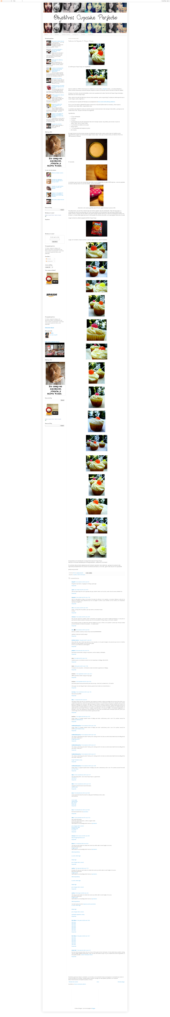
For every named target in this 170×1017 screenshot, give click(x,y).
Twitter (83, 34)
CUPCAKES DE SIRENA (57, 78)
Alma (74, 572)
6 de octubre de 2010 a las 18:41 (81, 607)
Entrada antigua (121, 981)
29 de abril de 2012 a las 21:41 (80, 658)
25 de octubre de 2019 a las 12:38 (88, 765)
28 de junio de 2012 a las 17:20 (81, 666)
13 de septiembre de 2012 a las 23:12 (84, 673)
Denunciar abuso (49, 327)
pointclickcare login (76, 827)
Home (46, 34)
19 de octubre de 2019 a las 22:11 (88, 745)
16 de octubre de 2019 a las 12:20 (88, 725)
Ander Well (74, 950)
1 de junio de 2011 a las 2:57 (85, 640)
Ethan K (73, 843)
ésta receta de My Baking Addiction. (106, 101)
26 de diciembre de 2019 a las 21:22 (82, 817)
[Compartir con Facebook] (90, 573)
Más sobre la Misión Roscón (58, 41)
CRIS (73, 607)
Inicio (98, 981)
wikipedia (104, 89)
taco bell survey (75, 769)
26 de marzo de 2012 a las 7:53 (82, 650)
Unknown (74, 616)
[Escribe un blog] (87, 573)
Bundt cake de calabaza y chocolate (57, 60)
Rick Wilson (74, 920)
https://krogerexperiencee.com (78, 837)
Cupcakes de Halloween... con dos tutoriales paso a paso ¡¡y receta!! (57, 180)
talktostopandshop (76, 852)
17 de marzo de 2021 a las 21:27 (84, 950)
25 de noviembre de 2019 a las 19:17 (83, 774)
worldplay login (75, 828)
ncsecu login (74, 800)
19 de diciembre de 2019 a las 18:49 (82, 793)
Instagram (75, 34)
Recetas (57, 34)
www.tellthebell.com (78, 719)
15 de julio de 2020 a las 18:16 (83, 920)
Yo (51, 34)
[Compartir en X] (89, 573)
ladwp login (74, 859)
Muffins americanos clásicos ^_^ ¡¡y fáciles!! (58, 95)
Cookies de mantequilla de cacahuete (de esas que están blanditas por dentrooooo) (57, 69)
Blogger (93, 1008)
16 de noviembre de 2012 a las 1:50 (83, 692)
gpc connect (74, 802)
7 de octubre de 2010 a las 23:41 (83, 616)
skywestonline (75, 801)
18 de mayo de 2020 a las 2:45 (81, 893)
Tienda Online (66, 34)
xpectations (74, 778)
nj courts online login (76, 855)
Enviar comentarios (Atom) (80, 984)
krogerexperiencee (76, 739)
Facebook (90, 34)
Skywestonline (75, 787)
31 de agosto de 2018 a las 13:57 (83, 716)
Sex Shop (74, 692)
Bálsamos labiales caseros (57, 172)
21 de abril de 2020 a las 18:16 (81, 843)
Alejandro (74, 597)
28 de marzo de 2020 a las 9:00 (83, 835)
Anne (73, 793)
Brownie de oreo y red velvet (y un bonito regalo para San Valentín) (58, 86)
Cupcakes (75, 574)
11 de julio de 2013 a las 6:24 (80, 699)
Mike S (73, 774)
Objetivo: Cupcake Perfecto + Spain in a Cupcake (53, 215)
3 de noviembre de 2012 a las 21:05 (83, 681)
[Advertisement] (51, 309)
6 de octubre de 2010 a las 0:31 (82, 582)
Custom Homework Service (87, 954)
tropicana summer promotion (89, 904)
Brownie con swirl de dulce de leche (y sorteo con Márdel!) (57, 187)
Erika (73, 699)
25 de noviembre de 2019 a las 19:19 (83, 784)
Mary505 (73, 582)
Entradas (49, 259)
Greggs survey (75, 848)
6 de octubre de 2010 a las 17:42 (83, 597)
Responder (74, 585)
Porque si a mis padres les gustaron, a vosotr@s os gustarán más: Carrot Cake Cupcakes (57, 115)
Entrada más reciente (73, 981)
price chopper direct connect (78, 826)
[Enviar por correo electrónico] (86, 573)
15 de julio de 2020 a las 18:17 (83, 936)
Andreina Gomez (75, 640)
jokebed (73, 650)
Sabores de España (81, 574)
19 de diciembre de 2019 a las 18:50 (82, 809)
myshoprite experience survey (78, 914)
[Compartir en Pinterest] (91, 573)
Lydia (73, 589)
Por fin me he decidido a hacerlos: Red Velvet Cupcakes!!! (57, 50)
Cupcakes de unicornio (56, 124)
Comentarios (50, 261)
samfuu (73, 868)
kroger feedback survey (79, 728)
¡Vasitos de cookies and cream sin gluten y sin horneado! (57, 105)
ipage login (74, 804)
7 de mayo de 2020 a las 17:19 (81, 868)
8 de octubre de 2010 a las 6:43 (82, 629)
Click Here (74, 922)
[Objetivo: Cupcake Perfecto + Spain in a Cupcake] (45, 216)
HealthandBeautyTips (76, 725)
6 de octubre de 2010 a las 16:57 (81, 589)
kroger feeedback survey (77, 760)
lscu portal (74, 830)
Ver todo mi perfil (53, 334)
